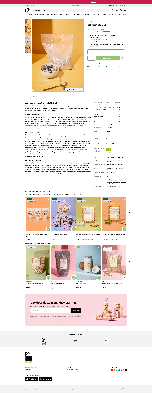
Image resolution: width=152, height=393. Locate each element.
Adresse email (36, 310)
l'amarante (85, 119)
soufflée (79, 108)
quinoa (78, 119)
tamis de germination (77, 147)
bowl (41, 169)
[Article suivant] (28, 90)
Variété (91, 51)
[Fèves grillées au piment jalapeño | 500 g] (114, 218)
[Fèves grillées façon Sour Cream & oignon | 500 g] (88, 218)
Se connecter (76, 310)
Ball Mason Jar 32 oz (42, 149)
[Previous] (24, 14)
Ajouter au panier (107, 58)
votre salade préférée (84, 167)
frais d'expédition (106, 31)
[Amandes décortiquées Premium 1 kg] (114, 267)
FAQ (34, 97)
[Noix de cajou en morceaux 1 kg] (38, 267)
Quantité (91, 57)
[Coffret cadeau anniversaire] (63, 218)
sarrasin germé (38, 156)
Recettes (38, 97)
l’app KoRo (93, 2)
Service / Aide (122, 5)
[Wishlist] (113, 10)
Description (28, 97)
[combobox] (71, 10)
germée (73, 108)
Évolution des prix (46, 97)
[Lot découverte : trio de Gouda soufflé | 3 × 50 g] (38, 218)
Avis (53, 97)
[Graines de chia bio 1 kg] (63, 267)
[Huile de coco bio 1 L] (88, 267)
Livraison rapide (30, 5)
